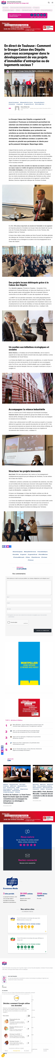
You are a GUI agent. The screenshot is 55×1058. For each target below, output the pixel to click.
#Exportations (24, 789)
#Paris (34, 786)
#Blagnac (5, 784)
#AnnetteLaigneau (14, 102)
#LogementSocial (29, 104)
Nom (8, 597)
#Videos (28, 557)
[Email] (2, 751)
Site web (9, 608)
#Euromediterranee (48, 787)
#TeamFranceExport (8, 792)
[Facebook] (2, 747)
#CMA (17, 787)
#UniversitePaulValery (46, 10)
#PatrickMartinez (39, 104)
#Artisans (37, 10)
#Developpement (7, 789)
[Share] (2, 753)
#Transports (36, 7)
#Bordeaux (36, 784)
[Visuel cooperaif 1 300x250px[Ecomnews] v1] (29, 708)
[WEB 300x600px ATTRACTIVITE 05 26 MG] (29, 663)
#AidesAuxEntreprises (27, 10)
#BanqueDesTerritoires (26, 102)
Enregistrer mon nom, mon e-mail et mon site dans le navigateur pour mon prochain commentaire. (27, 616)
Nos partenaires (12, 976)
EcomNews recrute (45, 1050)
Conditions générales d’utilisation (32, 1050)
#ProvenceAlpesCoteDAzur (44, 786)
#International (16, 790)
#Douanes (16, 789)
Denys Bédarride (25, 106)
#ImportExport (7, 790)
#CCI (4, 787)
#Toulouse (30, 560)
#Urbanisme (49, 789)
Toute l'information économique (18, 2)
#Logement (20, 104)
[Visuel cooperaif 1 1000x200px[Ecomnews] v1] (27, 26)
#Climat (18, 10)
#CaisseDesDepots (39, 102)
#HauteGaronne (35, 557)
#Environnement (37, 787)
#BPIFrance (13, 786)
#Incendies (5, 7)
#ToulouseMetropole (18, 557)
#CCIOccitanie (11, 787)
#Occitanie (44, 557)
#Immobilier (12, 104)
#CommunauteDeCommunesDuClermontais (20, 7)
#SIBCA (43, 789)
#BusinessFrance (22, 786)
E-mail (8, 603)
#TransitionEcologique (8, 10)
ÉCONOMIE (5, 990)
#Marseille (43, 784)
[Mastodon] (2, 749)
